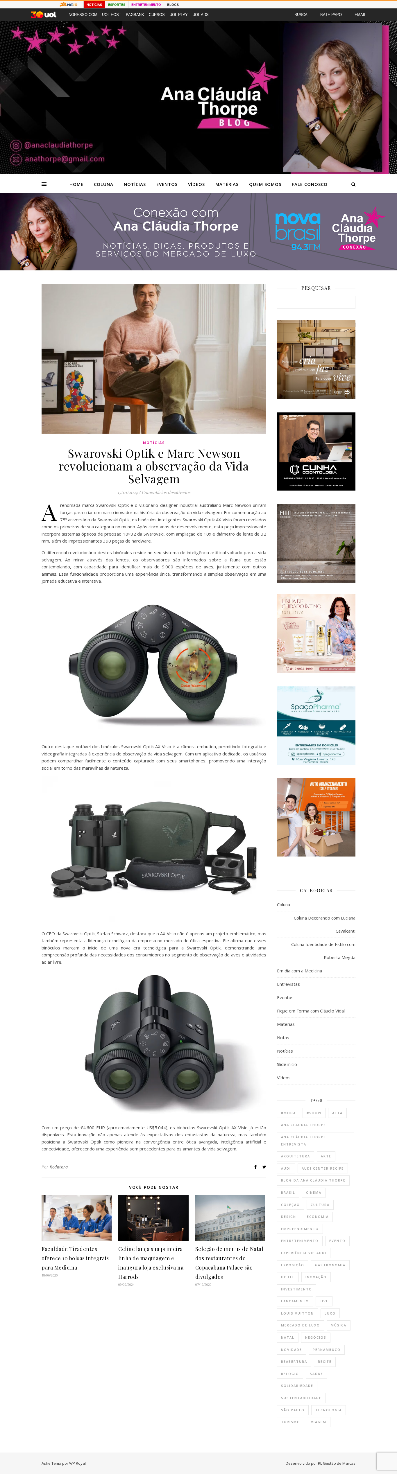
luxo (330, 1313)
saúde (316, 1373)
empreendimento (300, 1229)
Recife (325, 1361)
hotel (288, 1277)
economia (318, 1216)
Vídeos (196, 184)
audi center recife (323, 1168)
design (288, 1216)
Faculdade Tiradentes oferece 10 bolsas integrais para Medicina (75, 1258)
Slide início (287, 1064)
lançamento (295, 1301)
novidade (291, 1349)
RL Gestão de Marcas (336, 1463)
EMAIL (360, 14)
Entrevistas (288, 984)
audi (286, 1168)
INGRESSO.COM (82, 14)
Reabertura (294, 1361)
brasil (288, 1192)
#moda (288, 1113)
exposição (292, 1265)
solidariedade (297, 1385)
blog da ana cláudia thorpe (313, 1180)
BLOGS (173, 4)
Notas (283, 1037)
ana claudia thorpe (303, 1125)
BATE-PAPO (331, 14)
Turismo (290, 1422)
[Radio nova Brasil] (198, 269)
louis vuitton (297, 1313)
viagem (318, 1422)
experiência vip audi (303, 1253)
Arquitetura (295, 1156)
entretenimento (300, 1240)
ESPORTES (116, 4)
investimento (296, 1289)
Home (76, 184)
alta (337, 1113)
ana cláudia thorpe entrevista (303, 1140)
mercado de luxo (300, 1325)
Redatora (59, 1167)
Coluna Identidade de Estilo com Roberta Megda (323, 950)
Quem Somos (265, 184)
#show (314, 1113)
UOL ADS (200, 14)
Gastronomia (330, 1265)
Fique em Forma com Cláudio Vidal (311, 1011)
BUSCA (300, 14)
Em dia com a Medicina (299, 971)
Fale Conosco (310, 184)
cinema (313, 1192)
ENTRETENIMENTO (146, 4)
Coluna (103, 184)
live (324, 1301)
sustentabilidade (301, 1398)
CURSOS (157, 14)
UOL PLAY (178, 14)
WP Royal (77, 1463)
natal (287, 1337)
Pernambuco (327, 1349)
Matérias (227, 184)
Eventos (167, 184)
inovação (316, 1277)
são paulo (293, 1410)
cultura (320, 1204)
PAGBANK (135, 14)
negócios (315, 1337)
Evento (337, 1240)
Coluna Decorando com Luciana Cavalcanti (324, 924)
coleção (290, 1204)
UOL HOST (111, 14)
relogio (290, 1373)
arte (326, 1156)
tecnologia (328, 1410)
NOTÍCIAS (94, 4)
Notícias (135, 184)
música (338, 1325)
